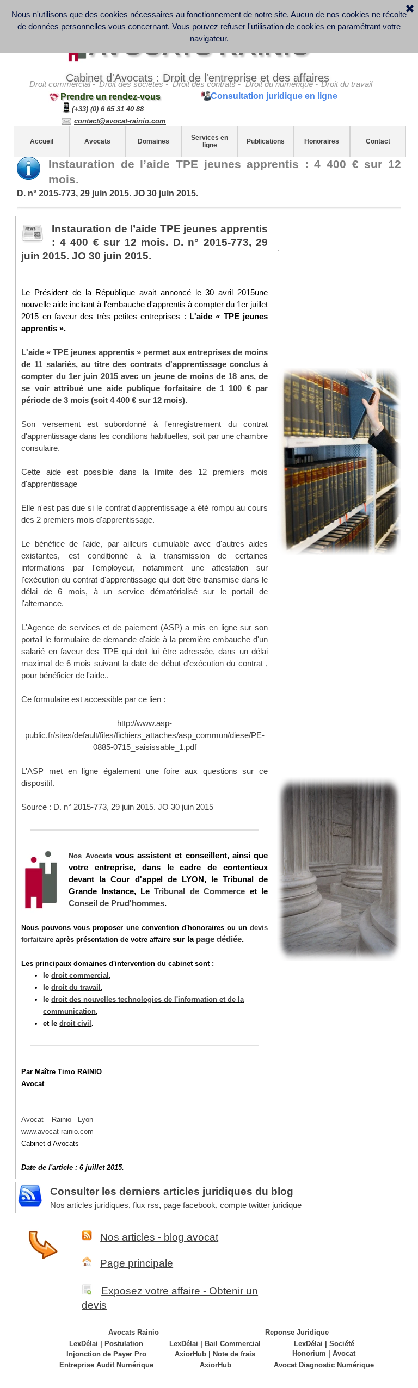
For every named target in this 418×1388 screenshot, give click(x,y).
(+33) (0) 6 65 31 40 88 (108, 109)
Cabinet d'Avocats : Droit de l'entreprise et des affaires (197, 78)
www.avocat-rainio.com (57, 1131)
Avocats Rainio (133, 1332)
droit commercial (80, 975)
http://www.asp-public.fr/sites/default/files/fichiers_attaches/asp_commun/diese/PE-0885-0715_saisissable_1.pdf (145, 735)
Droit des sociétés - (133, 84)
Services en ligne (209, 141)
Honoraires (321, 141)
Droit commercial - (62, 84)
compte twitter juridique (261, 1205)
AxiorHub (215, 1365)
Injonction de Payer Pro (106, 1354)
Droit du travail (346, 84)
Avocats (97, 141)
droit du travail (76, 987)
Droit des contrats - (207, 84)
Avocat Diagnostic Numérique (324, 1365)
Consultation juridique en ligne (274, 96)
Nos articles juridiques (89, 1205)
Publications (266, 141)
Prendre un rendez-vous (110, 96)
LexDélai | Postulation (106, 1344)
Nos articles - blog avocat (159, 1237)
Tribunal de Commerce (199, 891)
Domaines (153, 141)
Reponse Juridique (297, 1332)
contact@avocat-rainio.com (120, 121)
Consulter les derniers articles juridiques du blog (171, 1191)
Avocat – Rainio (57, 1120)
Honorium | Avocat (323, 1353)
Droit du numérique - (281, 84)
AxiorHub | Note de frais (215, 1354)
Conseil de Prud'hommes (116, 903)
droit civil (75, 1023)
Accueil (41, 141)
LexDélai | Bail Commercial (215, 1344)
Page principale (136, 1263)
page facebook (189, 1205)
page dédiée (219, 939)
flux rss (146, 1205)
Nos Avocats (90, 856)
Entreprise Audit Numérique (106, 1365)
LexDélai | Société (324, 1344)
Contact (378, 141)
